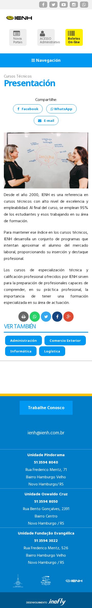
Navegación (48, 60)
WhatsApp (62, 109)
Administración (23, 340)
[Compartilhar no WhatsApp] (35, 317)
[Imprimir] (23, 317)
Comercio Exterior (65, 340)
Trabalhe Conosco (46, 407)
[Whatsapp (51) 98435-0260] (84, 5)
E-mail (49, 120)
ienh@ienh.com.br (46, 433)
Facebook (30, 109)
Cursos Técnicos (18, 76)
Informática (20, 351)
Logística (52, 351)
